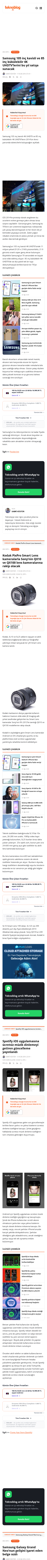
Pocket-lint (14, 451)
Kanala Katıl (23, 492)
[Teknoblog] (12, 8)
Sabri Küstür (11, 74)
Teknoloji (15, 52)
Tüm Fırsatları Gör (22, 418)
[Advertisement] (23, 1461)
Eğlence (15, 1035)
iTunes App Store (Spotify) (21, 1432)
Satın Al (15, 395)
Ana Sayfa (6, 52)
